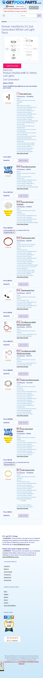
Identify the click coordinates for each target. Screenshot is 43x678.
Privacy (6, 600)
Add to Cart (23, 160)
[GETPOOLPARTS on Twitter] (8, 617)
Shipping (6, 594)
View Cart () (34, 7)
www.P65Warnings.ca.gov (22, 544)
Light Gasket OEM (28, 238)
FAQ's (5, 591)
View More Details (22, 153)
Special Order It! (9, 232)
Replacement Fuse (28, 290)
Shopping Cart (7, 577)
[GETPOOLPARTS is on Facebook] (5, 617)
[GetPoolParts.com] (22, 2)
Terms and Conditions (10, 605)
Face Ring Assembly (29, 167)
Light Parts (4, 21)
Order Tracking (8, 572)
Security (6, 602)
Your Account (7, 580)
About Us (6, 569)
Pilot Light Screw (25, 94)
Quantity (6, 160)
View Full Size (12, 66)
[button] (2, 666)
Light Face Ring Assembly (30, 380)
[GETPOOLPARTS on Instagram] (12, 617)
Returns (6, 597)
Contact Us (7, 566)
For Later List (7, 574)
